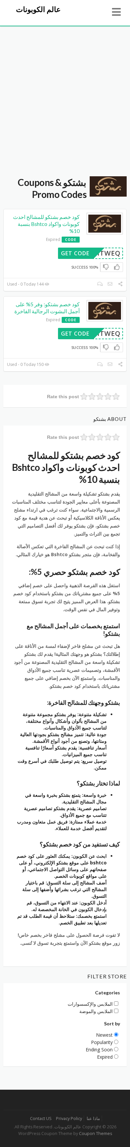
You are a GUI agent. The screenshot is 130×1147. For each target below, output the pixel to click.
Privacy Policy (69, 1118)
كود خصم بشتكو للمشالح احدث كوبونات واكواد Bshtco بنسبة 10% (46, 224)
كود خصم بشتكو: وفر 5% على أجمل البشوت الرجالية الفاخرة (47, 307)
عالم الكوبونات (38, 9)
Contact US (41, 1118)
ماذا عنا (93, 1118)
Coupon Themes (95, 1133)
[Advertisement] (65, 95)
